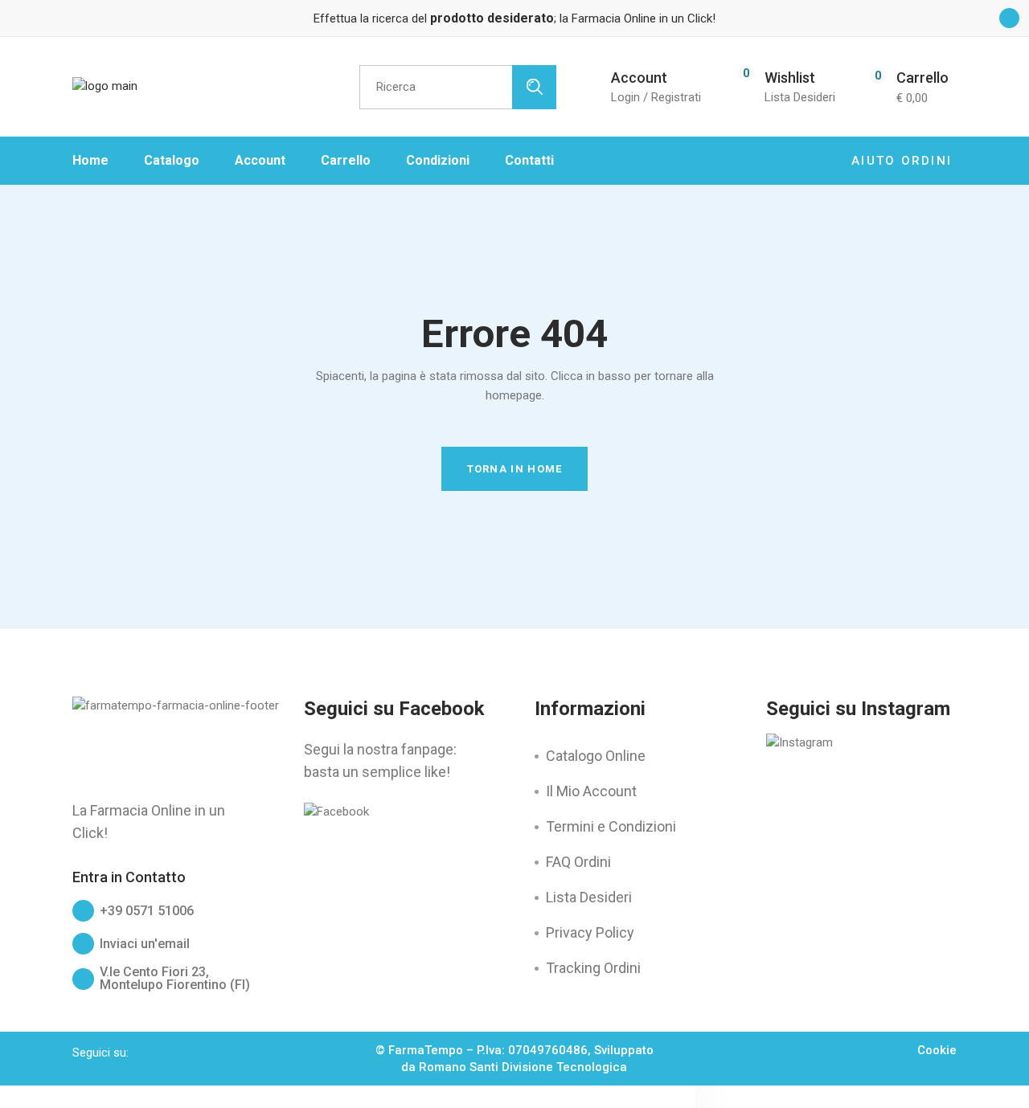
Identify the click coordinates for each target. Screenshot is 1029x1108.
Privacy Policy (590, 932)
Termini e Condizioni (611, 826)
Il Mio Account (591, 791)
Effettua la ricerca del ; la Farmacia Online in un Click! (514, 18)
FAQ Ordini (578, 861)
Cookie (937, 1050)
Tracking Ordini (593, 967)
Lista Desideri (589, 897)
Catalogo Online (596, 755)
